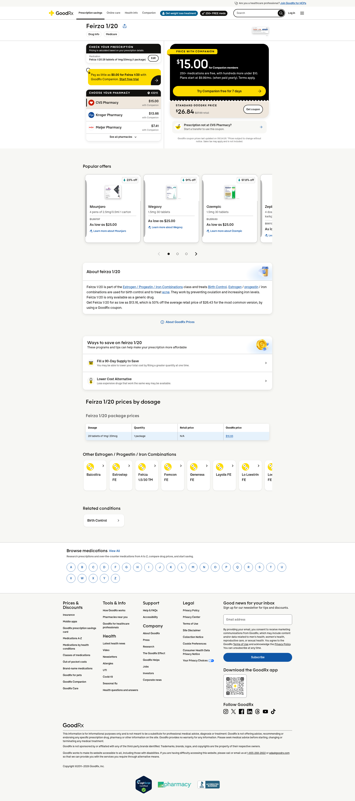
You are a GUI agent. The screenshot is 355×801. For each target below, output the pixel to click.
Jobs (146, 666)
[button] (178, 13)
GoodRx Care (70, 688)
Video (106, 650)
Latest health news (114, 643)
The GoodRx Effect (154, 653)
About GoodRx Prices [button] (180, 322)
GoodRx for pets (72, 675)
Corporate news (152, 680)
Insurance (69, 614)
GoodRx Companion (74, 681)
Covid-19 (108, 676)
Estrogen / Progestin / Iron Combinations (153, 287)
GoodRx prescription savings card (80, 629)
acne (166, 292)
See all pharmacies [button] (121, 136)
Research (148, 646)
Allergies (108, 663)
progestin (251, 287)
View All (114, 551)
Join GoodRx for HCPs (293, 3)
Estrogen (235, 287)
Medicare (111, 34)
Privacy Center (191, 617)
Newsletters (110, 656)
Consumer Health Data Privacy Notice (196, 652)
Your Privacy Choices (195, 660)
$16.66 (229, 436)
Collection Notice (193, 637)
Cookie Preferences (194, 643)
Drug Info (93, 34)
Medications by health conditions (76, 646)
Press (146, 640)
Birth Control (217, 287)
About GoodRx (151, 633)
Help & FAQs (150, 610)
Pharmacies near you (115, 617)
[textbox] (257, 619)
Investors (148, 673)
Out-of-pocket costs (75, 661)
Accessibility (150, 617)
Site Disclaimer (192, 630)
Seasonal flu (110, 683)
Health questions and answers (120, 690)
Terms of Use (190, 623)
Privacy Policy (191, 610)
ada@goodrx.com (279, 753)
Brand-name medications (77, 668)
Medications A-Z (72, 638)
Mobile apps (70, 621)
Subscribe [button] (271, 658)
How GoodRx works (114, 610)
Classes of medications (76, 655)
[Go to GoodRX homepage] (61, 13)
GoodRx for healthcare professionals (116, 625)
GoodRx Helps (151, 660)
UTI (105, 670)
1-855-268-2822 (256, 753)
